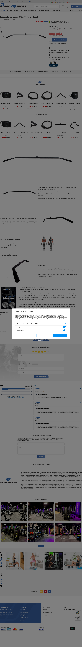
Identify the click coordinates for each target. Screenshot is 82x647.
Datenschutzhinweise (30, 316)
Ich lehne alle (44, 335)
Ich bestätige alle (60, 335)
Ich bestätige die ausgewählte (25, 335)
